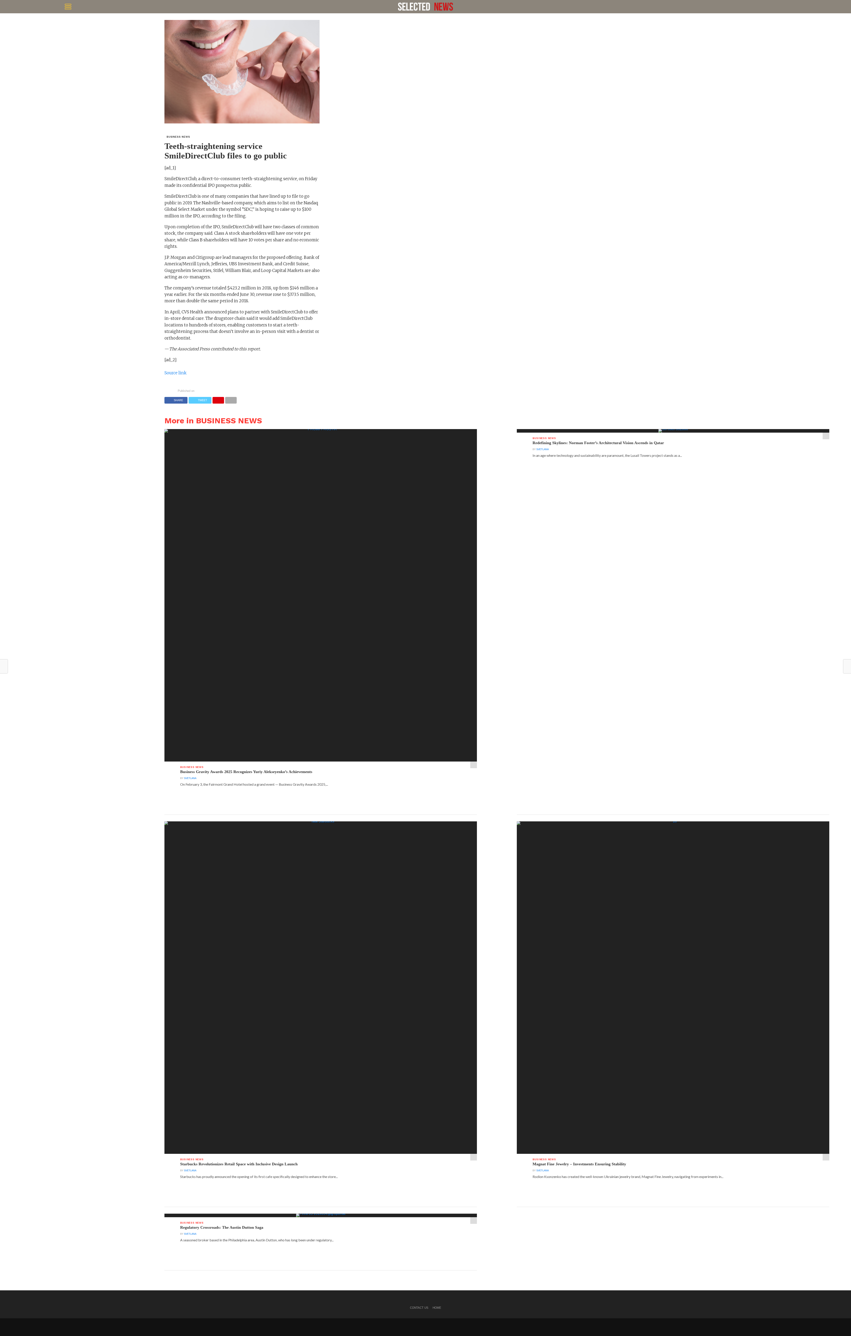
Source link (175, 372)
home (437, 1307)
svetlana (190, 778)
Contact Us (419, 1307)
